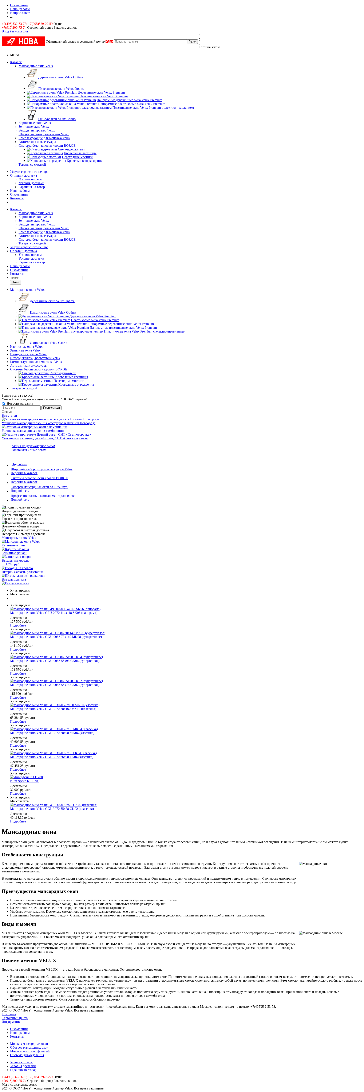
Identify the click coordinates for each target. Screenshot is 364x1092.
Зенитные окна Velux (34, 126)
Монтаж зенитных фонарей (30, 1051)
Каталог (16, 62)
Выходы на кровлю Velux (37, 130)
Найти (15, 282)
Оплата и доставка (23, 175)
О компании (19, 194)
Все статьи (9, 415)
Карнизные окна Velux (35, 123)
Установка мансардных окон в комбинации (33, 430)
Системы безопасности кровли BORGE (47, 145)
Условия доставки (31, 183)
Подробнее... (20, 490)
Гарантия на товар (32, 187)
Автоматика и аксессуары (37, 142)
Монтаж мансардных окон (29, 1043)
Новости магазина (19, 403)
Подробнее (19, 464)
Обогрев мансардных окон (29, 1047)
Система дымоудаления (27, 1055)
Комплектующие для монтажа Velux (44, 138)
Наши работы (20, 190)
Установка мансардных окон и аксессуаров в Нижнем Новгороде (48, 423)
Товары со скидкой (32, 164)
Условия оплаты (30, 179)
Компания (9, 1014)
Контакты (17, 198)
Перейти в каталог (24, 473)
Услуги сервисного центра (29, 171)
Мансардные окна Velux (36, 66)
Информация (11, 1022)
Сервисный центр (15, 1018)
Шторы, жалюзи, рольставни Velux (44, 134)
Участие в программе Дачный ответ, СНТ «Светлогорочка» (45, 438)
